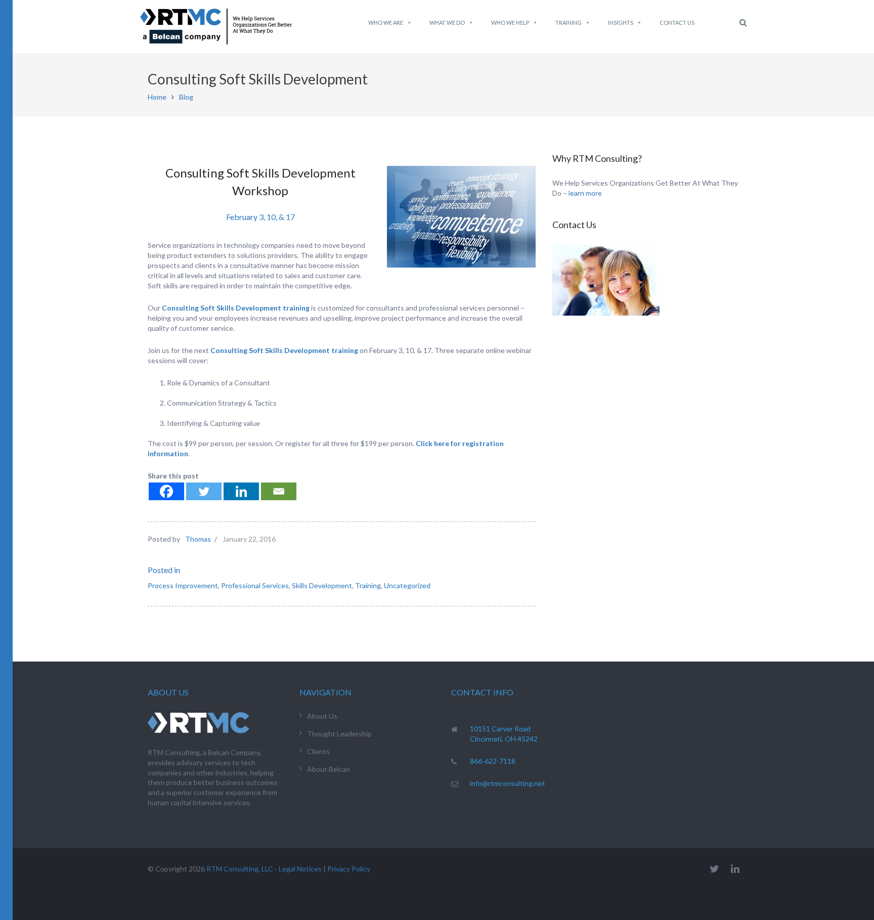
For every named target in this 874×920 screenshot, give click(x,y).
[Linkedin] (241, 491)
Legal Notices (300, 868)
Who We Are (385, 22)
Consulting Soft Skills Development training (236, 307)
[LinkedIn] (735, 868)
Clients (318, 751)
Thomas (198, 539)
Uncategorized (407, 585)
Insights (620, 22)
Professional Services (255, 585)
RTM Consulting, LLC (239, 868)
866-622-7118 (492, 761)
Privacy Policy (348, 868)
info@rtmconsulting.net (507, 783)
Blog (186, 97)
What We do (447, 22)
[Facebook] (166, 491)
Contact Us (677, 22)
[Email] (278, 491)
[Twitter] (204, 491)
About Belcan (328, 769)
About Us (322, 716)
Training (568, 22)
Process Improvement (183, 585)
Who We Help (510, 22)
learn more (585, 193)
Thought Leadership (339, 733)
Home (157, 97)
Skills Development (322, 585)
